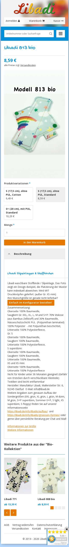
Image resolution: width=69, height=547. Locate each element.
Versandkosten (28, 65)
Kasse (56, 20)
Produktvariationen (16, 183)
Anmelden (11, 20)
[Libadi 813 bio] (34, 124)
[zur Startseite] (34, 8)
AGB (6, 525)
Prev (7, 512)
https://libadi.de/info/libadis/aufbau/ (27, 411)
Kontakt (36, 528)
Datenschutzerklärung (49, 525)
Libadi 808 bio (46, 499)
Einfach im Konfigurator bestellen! (31, 302)
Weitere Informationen (20, 430)
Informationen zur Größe (21, 426)
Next (14, 512)
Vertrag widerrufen (23, 525)
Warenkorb (35, 20)
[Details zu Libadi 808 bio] (51, 476)
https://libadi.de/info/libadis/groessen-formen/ (33, 415)
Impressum (50, 528)
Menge (8, 225)
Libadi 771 (10, 499)
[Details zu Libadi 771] (17, 476)
